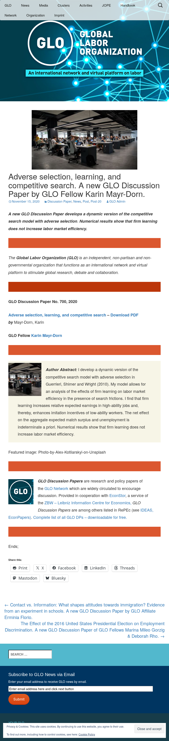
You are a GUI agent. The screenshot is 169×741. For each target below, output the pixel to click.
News (25, 5)
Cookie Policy (87, 734)
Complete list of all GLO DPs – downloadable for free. (80, 517)
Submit (18, 699)
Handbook (128, 5)
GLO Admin (117, 201)
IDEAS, (146, 510)
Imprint (59, 15)
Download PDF (124, 315)
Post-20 (96, 201)
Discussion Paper (60, 201)
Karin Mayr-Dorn (46, 335)
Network (11, 15)
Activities (85, 5)
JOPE (106, 5)
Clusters (64, 5)
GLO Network (56, 488)
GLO (8, 5)
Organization (35, 15)
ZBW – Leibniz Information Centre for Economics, (87, 502)
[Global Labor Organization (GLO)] (84, 45)
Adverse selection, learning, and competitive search (57, 315)
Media (43, 5)
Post (86, 201)
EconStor (117, 495)
